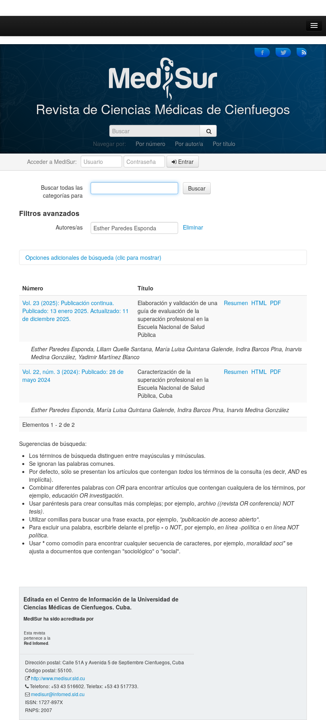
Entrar (185, 161)
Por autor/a (189, 144)
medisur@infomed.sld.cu (58, 694)
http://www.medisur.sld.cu (58, 678)
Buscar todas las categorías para (62, 191)
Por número (150, 144)
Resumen (237, 303)
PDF (275, 303)
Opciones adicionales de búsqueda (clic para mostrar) (93, 257)
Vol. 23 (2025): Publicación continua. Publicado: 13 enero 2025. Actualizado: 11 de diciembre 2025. (75, 311)
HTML (259, 303)
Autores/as (69, 227)
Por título (224, 144)
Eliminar (193, 227)
